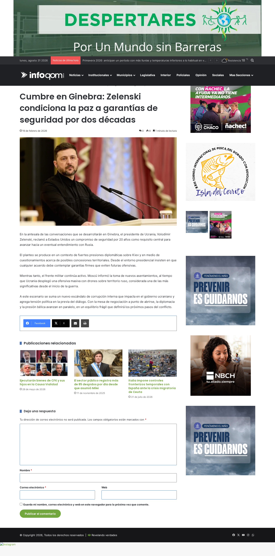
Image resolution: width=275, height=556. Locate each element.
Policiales (183, 75)
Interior (166, 75)
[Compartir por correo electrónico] (75, 323)
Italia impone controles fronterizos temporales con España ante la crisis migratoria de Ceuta (152, 386)
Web (104, 487)
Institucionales (98, 75)
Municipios (124, 75)
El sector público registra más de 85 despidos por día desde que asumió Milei (96, 384)
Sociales (218, 75)
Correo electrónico (33, 487)
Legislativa (147, 75)
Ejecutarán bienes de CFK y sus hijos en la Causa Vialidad (42, 382)
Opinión (201, 75)
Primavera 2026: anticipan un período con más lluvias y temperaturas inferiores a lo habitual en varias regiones (152, 60)
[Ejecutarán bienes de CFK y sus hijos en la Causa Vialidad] (44, 363)
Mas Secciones (240, 75)
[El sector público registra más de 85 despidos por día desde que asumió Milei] (98, 363)
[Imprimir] (85, 323)
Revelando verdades (104, 535)
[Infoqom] (43, 75)
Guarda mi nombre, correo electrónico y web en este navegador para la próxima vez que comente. (86, 504)
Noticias (75, 75)
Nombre (26, 470)
